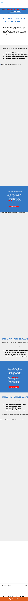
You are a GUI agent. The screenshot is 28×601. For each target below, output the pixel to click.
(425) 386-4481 (15, 12)
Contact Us (14, 206)
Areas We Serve (6, 585)
